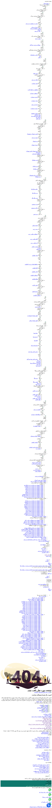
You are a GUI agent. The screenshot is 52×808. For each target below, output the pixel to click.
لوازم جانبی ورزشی (36, 462)
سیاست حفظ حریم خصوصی (42, 754)
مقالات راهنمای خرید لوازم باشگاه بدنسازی (33, 528)
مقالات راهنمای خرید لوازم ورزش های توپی (33, 614)
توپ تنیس (35, 214)
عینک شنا (36, 333)
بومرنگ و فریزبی (37, 470)
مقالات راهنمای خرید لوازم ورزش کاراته (34, 493)
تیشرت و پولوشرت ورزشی (32, 23)
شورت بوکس (35, 246)
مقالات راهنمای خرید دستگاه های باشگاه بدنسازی (32, 529)
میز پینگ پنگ (35, 193)
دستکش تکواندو (34, 275)
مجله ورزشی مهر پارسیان (40, 480)
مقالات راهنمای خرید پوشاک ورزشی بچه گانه (33, 522)
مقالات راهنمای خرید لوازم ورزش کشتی (34, 488)
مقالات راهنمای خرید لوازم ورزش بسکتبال (33, 507)
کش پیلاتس (35, 394)
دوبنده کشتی (35, 291)
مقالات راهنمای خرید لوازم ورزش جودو (34, 490)
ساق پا (39, 248)
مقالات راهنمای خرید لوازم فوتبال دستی (34, 511)
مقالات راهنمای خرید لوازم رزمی (36, 600)
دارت (36, 468)
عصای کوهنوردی (37, 426)
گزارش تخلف (46, 757)
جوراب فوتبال (34, 145)
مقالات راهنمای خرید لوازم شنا (39, 516)
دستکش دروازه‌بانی (36, 153)
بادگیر (39, 57)
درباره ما (44, 549)
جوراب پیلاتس (37, 395)
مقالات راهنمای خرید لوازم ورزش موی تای (33, 497)
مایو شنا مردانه (34, 345)
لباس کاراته (35, 285)
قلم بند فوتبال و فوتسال (32, 134)
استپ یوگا (35, 382)
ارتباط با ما (43, 655)
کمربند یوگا (38, 384)
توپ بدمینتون (35, 204)
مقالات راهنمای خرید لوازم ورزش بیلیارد (34, 512)
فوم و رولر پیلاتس (37, 398)
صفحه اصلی (46, 3)
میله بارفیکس (37, 114)
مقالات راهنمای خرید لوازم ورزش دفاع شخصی (32, 494)
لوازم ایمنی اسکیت (33, 447)
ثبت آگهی (49, 573)
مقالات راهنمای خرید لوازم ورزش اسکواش (33, 513)
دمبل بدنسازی (34, 100)
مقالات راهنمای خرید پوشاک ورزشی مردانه (33, 521)
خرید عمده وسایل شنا (44, 770)
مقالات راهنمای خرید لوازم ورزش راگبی (34, 515)
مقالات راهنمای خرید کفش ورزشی (38, 481)
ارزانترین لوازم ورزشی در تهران (42, 738)
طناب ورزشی (34, 79)
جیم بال (39, 397)
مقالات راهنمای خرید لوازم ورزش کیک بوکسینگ (32, 495)
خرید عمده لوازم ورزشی (43, 551)
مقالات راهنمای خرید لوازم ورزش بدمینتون (33, 506)
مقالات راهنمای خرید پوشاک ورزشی (35, 632)
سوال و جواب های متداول (43, 758)
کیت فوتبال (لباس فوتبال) (32, 151)
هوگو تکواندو (35, 279)
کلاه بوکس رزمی (34, 239)
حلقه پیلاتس (38, 399)
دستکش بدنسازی (34, 93)
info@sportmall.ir (45, 733)
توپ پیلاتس (35, 390)
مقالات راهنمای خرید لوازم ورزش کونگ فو (33, 485)
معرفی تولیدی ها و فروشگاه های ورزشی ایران (35, 524)
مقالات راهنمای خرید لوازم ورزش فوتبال (34, 500)
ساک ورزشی (38, 306)
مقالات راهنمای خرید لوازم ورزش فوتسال (33, 502)
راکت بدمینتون (34, 208)
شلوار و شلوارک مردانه (35, 28)
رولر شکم (38, 118)
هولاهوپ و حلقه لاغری (33, 89)
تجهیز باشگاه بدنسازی (44, 767)
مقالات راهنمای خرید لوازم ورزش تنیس (34, 509)
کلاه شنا (36, 340)
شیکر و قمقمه (34, 113)
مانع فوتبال (38, 152)
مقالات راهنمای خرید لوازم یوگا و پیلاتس (34, 531)
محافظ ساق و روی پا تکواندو (31, 264)
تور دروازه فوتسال (33, 175)
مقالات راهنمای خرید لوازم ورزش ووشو (34, 489)
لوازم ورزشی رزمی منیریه (43, 742)
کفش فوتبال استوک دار (32, 315)
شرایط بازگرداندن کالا (44, 756)
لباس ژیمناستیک (34, 55)
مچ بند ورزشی (34, 104)
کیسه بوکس (35, 225)
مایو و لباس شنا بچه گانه (32, 359)
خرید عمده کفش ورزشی (43, 743)
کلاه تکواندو (35, 268)
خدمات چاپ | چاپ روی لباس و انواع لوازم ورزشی (34, 539)
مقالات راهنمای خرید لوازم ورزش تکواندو (34, 486)
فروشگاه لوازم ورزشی (43, 541)
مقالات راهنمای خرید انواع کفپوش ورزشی (34, 533)
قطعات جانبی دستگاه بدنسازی (42, 747)
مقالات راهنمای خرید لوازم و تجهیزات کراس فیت (32, 530)
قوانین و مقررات (45, 753)
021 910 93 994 (45, 732)
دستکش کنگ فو (37, 295)
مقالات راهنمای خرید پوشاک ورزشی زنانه (34, 520)
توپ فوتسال (38, 176)
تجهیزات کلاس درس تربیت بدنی (42, 768)
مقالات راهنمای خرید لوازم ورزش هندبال (34, 503)
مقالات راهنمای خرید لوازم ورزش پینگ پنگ (33, 504)
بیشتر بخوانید (39, 701)
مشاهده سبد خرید (42, 584)
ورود (48, 559)
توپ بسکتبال (35, 160)
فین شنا (39, 360)
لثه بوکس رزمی (34, 243)
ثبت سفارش (46, 586)
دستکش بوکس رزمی (33, 234)
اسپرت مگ (43, 538)
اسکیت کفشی (34, 442)
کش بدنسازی (35, 83)
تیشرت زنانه (38, 38)
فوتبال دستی (38, 471)
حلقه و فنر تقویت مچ (36, 116)
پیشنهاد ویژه (43, 544)
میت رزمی (35, 229)
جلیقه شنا (38, 361)
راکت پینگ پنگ (34, 189)
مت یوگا (36, 378)
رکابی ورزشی (37, 31)
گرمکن (39, 29)
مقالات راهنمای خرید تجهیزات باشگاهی (34, 639)
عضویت (47, 561)
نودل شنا (39, 364)
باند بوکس (38, 249)
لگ (40, 56)
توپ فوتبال (35, 141)
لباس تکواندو (35, 271)
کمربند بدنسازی (34, 97)
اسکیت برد (38, 448)
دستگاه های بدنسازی (35, 414)
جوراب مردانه (34, 27)
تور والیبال (35, 169)
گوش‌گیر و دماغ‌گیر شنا (35, 363)
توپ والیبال (35, 166)
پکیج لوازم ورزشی (39, 476)
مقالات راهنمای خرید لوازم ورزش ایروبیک (34, 535)
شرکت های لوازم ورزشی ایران (42, 772)
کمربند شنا (38, 365)
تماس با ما (43, 548)
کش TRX (35, 73)
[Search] (32, 567)
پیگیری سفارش (45, 552)
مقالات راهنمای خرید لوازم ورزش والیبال (34, 508)
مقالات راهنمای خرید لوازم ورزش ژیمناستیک (33, 534)
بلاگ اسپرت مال (42, 596)
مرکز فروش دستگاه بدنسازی (42, 744)
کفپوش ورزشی (36, 409)
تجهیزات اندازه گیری (36, 463)
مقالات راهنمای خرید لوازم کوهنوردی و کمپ (36, 537)
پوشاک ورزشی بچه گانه (35, 45)
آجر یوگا (39, 383)
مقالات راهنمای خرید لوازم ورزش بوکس (34, 491)
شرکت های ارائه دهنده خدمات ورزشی (40, 739)
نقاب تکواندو (35, 255)
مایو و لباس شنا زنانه (33, 351)
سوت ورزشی (35, 137)
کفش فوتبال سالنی (33, 320)
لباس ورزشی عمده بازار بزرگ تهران (40, 764)
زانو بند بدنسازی (34, 108)
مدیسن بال (38, 117)
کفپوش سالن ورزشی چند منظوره (41, 771)
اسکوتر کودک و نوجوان (35, 436)
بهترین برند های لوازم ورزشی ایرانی (41, 766)
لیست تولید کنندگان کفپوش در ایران (41, 741)
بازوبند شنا (35, 336)
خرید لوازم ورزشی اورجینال (42, 746)
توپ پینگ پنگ (35, 198)
